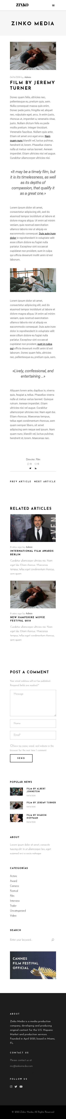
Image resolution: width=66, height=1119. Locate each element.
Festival (14, 891)
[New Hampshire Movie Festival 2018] (33, 594)
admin (27, 77)
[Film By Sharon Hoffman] (16, 818)
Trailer (13, 906)
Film (38, 459)
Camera (14, 886)
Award (13, 881)
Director (30, 459)
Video (13, 915)
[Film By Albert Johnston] (16, 791)
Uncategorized (18, 910)
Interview (15, 901)
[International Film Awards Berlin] (33, 528)
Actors (13, 876)
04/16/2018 (15, 77)
